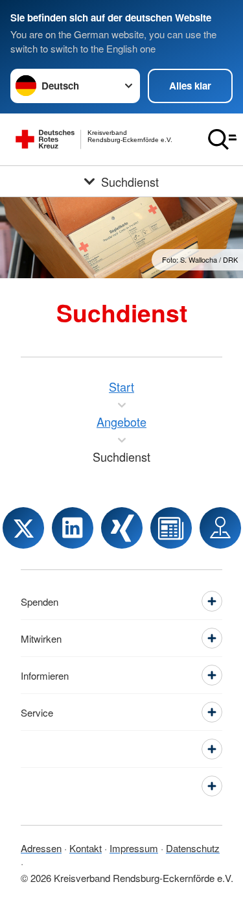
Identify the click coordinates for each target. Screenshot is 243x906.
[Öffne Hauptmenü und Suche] (222, 139)
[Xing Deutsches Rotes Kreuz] (122, 528)
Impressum (134, 848)
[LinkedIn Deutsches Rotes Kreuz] (72, 528)
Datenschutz (193, 848)
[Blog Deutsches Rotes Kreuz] (171, 528)
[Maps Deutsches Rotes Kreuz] (220, 528)
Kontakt (85, 848)
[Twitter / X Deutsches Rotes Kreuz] (23, 528)
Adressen (41, 848)
